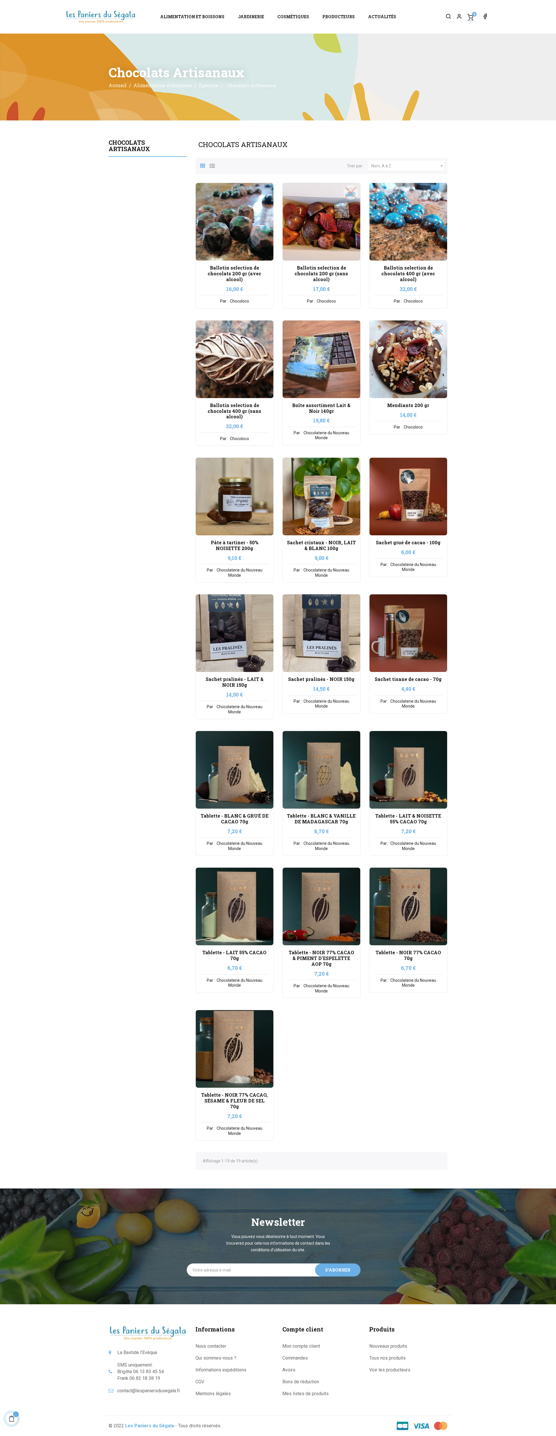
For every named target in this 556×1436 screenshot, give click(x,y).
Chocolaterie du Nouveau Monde (326, 435)
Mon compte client (301, 1346)
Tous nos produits (387, 1358)
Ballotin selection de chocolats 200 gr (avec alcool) (234, 273)
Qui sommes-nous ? (215, 1358)
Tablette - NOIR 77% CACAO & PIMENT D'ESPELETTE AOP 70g (321, 958)
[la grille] (202, 165)
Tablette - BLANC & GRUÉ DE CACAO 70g (234, 819)
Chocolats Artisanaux (129, 146)
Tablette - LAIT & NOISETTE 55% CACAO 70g (408, 819)
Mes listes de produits (305, 1393)
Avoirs (288, 1370)
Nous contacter (210, 1346)
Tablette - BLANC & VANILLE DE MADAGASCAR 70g (321, 819)
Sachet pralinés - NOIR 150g (321, 679)
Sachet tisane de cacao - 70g (408, 679)
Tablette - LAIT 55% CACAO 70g (234, 955)
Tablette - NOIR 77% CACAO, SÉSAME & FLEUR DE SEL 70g (234, 1100)
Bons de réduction (300, 1381)
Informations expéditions (220, 1370)
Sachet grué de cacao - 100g (408, 542)
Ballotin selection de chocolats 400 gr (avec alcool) (408, 273)
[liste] (212, 165)
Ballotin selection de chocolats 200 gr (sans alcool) (321, 273)
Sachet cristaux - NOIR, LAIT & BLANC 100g (321, 545)
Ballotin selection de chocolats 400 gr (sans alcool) (234, 411)
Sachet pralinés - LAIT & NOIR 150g (235, 682)
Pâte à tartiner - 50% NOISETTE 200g (234, 545)
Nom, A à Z (408, 166)
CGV (199, 1381)
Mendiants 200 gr (408, 405)
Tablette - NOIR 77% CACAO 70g (408, 955)
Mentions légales (213, 1393)
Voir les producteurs (389, 1370)
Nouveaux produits (388, 1346)
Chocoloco (239, 301)
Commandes (295, 1358)
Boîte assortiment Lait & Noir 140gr (321, 408)
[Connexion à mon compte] (456, 16)
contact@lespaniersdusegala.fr (148, 1390)
